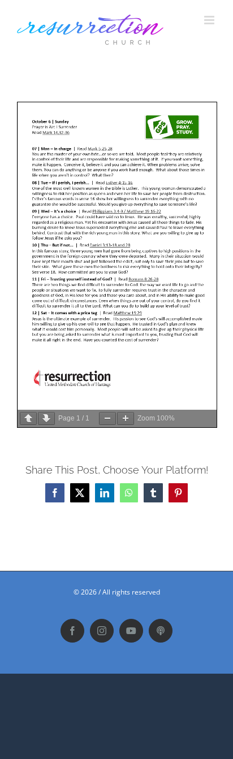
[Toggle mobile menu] (210, 20)
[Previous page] (28, 418)
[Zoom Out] (107, 418)
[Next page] (46, 418)
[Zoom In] (125, 418)
